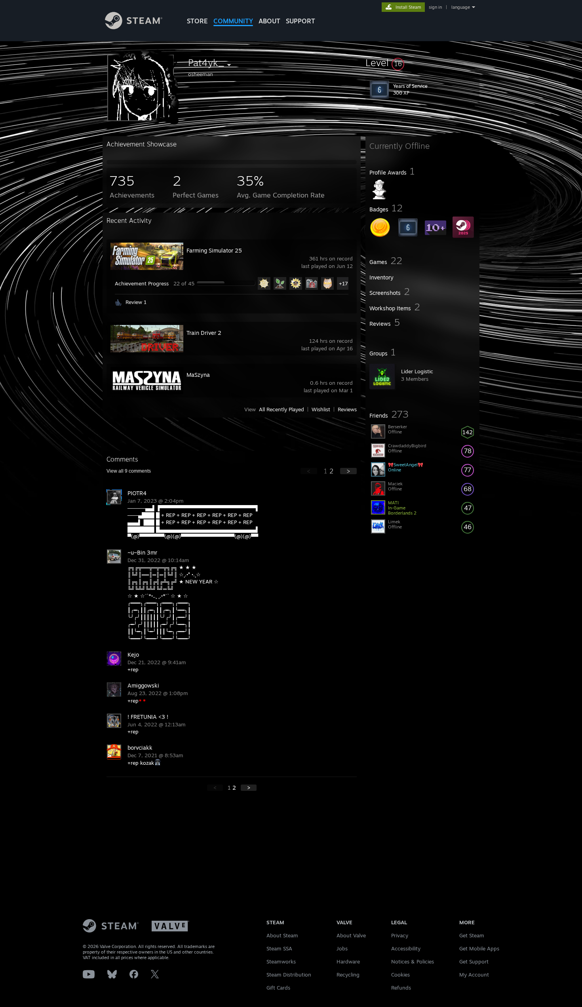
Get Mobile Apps (479, 948)
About (269, 21)
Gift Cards (278, 987)
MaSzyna (198, 374)
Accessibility (405, 948)
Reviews (347, 409)
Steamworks (281, 961)
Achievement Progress (142, 283)
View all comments (129, 471)
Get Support (474, 961)
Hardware (348, 961)
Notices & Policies (412, 961)
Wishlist (321, 409)
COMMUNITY (233, 21)
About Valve (351, 935)
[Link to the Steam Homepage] (133, 27)
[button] (422, 62)
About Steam (282, 935)
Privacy (399, 935)
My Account (474, 974)
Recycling (348, 974)
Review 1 (136, 302)
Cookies (400, 974)
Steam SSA (279, 948)
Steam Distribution (288, 974)
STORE (197, 21)
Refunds (401, 987)
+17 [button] (343, 283)
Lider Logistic (417, 371)
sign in (435, 7)
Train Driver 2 (203, 332)
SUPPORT (300, 21)
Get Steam (471, 935)
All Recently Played (281, 409)
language (460, 7)
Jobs (342, 948)
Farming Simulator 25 (214, 250)
